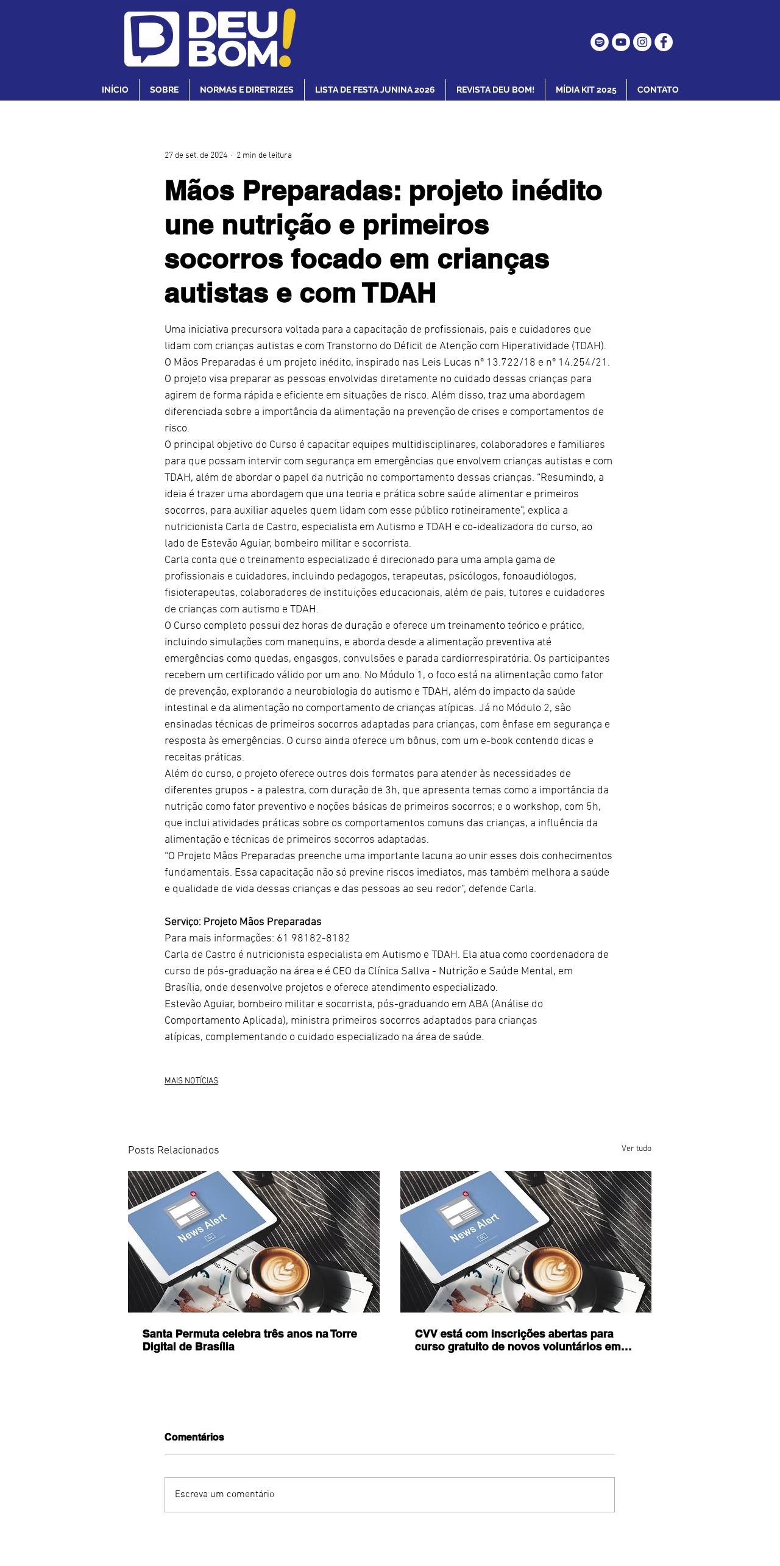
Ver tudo (636, 1149)
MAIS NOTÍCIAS (191, 1081)
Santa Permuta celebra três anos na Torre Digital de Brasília (250, 1340)
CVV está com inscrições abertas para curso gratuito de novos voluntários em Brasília (518, 1340)
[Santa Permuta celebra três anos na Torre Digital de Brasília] (254, 1242)
